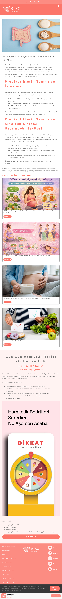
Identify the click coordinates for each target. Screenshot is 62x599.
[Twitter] (50, 569)
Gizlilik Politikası (8, 567)
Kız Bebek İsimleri (8, 579)
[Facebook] (50, 558)
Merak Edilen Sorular (9, 559)
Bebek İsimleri (7, 575)
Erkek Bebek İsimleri (9, 583)
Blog (4, 555)
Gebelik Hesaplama (9, 547)
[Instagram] (50, 553)
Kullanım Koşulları (8, 571)
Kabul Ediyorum (54, 588)
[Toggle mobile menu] (59, 6)
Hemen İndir (56, 595)
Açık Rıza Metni (7, 563)
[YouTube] (50, 548)
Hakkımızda (6, 551)
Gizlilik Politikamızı (40, 588)
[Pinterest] (50, 564)
